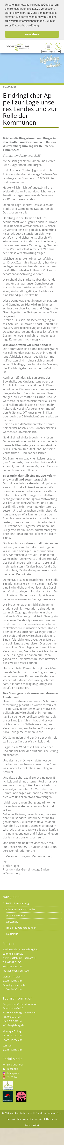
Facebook (12, 1068)
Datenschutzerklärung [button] (25, 25)
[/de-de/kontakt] (58, 46)
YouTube (12, 1077)
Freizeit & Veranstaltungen (21, 927)
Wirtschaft (12, 921)
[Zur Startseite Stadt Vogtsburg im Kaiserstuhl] (16, 46)
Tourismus (12, 933)
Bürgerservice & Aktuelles (20, 909)
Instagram (13, 1073)
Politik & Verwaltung (17, 903)
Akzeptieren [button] (32, 34)
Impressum (22, 1119)
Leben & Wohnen (16, 915)
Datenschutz (36, 1119)
